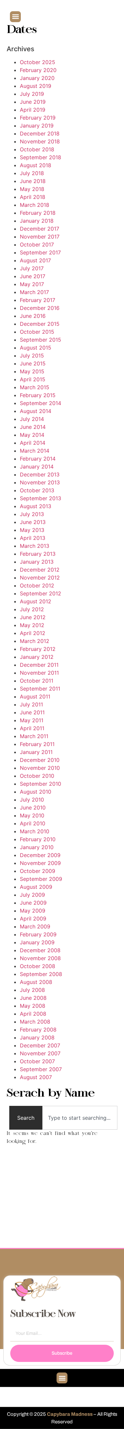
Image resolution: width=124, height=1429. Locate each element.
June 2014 (33, 427)
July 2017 (32, 268)
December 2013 (40, 474)
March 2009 (35, 926)
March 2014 (34, 450)
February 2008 (38, 1029)
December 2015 (40, 323)
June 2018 (33, 181)
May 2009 (32, 910)
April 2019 (32, 109)
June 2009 (33, 902)
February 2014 (38, 458)
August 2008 (36, 982)
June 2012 (33, 617)
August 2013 (35, 506)
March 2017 (34, 292)
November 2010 (40, 768)
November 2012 (40, 577)
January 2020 (37, 78)
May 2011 (31, 720)
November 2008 (40, 958)
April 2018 (32, 197)
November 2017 (40, 236)
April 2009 (33, 918)
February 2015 (38, 395)
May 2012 (32, 625)
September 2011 (40, 688)
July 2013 (32, 514)
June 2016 (33, 316)
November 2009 (40, 863)
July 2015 (32, 355)
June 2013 (33, 522)
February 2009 (38, 934)
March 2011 (34, 736)
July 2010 (32, 799)
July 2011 (31, 704)
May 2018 (32, 189)
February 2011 (37, 744)
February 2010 (38, 839)
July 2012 (32, 609)
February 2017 (37, 300)
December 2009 (40, 855)
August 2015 (35, 347)
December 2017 (39, 228)
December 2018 (40, 133)
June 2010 (33, 807)
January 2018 (37, 220)
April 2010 (32, 823)
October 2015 (37, 331)
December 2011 (39, 664)
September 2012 (40, 593)
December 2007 (40, 1045)
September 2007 (41, 1069)
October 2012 (37, 585)
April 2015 (32, 379)
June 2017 (32, 276)
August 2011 (35, 696)
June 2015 (33, 363)
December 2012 (40, 569)
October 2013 (37, 490)
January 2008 (37, 1037)
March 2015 (34, 387)
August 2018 (35, 165)
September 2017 (40, 252)
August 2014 (35, 411)
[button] (15, 16)
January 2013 (37, 561)
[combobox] (79, 1118)
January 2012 (37, 657)
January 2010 (37, 847)
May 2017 (32, 284)
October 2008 (37, 966)
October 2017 (37, 244)
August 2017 (35, 260)
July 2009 (32, 894)
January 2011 (36, 752)
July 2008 (32, 990)
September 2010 (40, 783)
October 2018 (37, 149)
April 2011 (32, 728)
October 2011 (36, 680)
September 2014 (40, 403)
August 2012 (35, 601)
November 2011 (39, 672)
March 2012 (34, 641)
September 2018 (40, 157)
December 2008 (40, 950)
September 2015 (40, 339)
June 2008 (33, 998)
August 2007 (36, 1077)
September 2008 (41, 974)
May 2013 (32, 530)
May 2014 (32, 435)
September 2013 (40, 498)
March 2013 (34, 546)
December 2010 (40, 760)
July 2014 (32, 419)
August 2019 (35, 86)
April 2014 (32, 442)
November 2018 (40, 141)
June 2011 (32, 712)
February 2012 (38, 649)
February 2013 (38, 553)
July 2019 (32, 94)
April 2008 (33, 1013)
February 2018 (38, 212)
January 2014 (37, 466)
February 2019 (38, 117)
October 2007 (37, 1061)
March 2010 (34, 831)
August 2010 (35, 791)
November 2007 (40, 1053)
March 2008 (35, 1021)
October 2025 (37, 62)
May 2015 (32, 371)
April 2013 (32, 538)
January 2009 (37, 942)
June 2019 (33, 101)
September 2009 (41, 879)
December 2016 (40, 308)
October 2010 (37, 775)
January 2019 (37, 125)
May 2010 (32, 815)
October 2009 (37, 871)
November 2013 (40, 482)
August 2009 (36, 887)
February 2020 (38, 70)
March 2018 (34, 205)
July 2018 (32, 173)
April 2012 (32, 633)
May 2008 (32, 1005)
